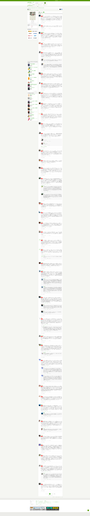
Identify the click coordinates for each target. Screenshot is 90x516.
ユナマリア (42, 42)
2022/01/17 (50, 235)
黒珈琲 (41, 404)
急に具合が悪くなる (32, 114)
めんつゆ (42, 262)
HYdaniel (42, 270)
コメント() (47, 28)
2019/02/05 (50, 340)
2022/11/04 (50, 218)
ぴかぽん (42, 385)
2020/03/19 (50, 277)
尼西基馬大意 (42, 32)
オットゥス (42, 15)
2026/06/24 (50, 28)
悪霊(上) (31, 97)
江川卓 (30, 68)
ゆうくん (42, 102)
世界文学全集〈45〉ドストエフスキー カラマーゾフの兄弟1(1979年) (33, 84)
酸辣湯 (41, 344)
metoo (41, 420)
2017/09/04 (50, 440)
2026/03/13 (50, 57)
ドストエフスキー (31, 98)
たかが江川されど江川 (32, 87)
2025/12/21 (50, 109)
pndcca (42, 82)
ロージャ (42, 239)
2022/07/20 (50, 227)
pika (41, 296)
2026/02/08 (50, 88)
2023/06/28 (50, 184)
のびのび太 (44, 352)
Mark (41, 167)
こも (41, 359)
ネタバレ (43, 13)
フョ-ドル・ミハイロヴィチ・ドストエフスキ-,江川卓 (34, 6)
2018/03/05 (50, 411)
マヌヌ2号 (42, 92)
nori (41, 159)
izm (41, 483)
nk (43, 193)
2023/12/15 (50, 163)
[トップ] (27, 6)
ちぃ (41, 211)
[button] (45, 3)
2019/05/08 (50, 324)
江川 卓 (30, 71)
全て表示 (40, 13)
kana (41, 454)
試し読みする (32, 22)
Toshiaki (42, 435)
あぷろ (41, 444)
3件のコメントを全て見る (44, 146)
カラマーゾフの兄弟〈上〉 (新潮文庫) (33, 104)
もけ (41, 395)
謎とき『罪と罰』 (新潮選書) (33, 70)
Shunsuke (42, 335)
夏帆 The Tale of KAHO (32, 94)
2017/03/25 (50, 461)
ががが (44, 473)
